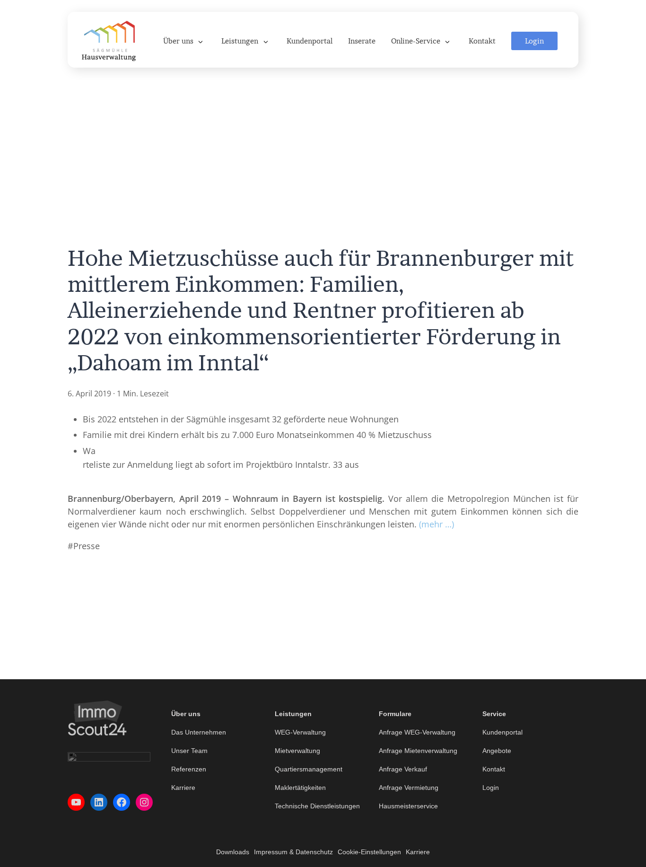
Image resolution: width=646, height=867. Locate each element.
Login (490, 787)
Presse (86, 546)
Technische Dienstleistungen (317, 806)
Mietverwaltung (297, 750)
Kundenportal (502, 732)
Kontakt (493, 769)
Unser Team (189, 750)
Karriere (183, 787)
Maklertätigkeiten (300, 787)
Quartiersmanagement (308, 769)
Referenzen (188, 769)
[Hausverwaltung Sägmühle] (109, 39)
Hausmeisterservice (408, 806)
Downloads (232, 852)
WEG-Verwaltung (300, 732)
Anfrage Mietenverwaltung (418, 750)
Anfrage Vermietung (408, 787)
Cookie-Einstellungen (369, 852)
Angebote (496, 750)
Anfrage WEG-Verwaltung (417, 732)
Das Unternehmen (198, 732)
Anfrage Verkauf (403, 769)
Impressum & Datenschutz (293, 852)
